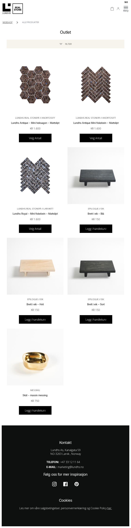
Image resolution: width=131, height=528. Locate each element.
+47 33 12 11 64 (70, 462)
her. (109, 508)
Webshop (7, 22)
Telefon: (52, 462)
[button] (35, 410)
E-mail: (51, 467)
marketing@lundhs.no (71, 467)
